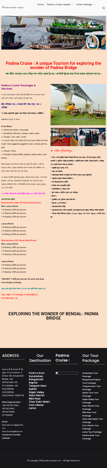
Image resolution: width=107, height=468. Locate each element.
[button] (71, 4)
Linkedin (6, 438)
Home (40, 4)
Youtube (16, 434)
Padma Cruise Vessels (58, 4)
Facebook (7, 434)
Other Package (84, 4)
